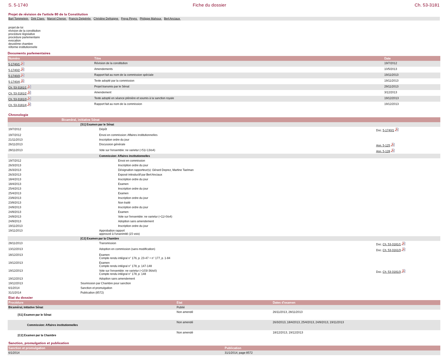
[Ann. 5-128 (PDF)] (393, 151)
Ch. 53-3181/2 (17, 93)
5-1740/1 (14, 64)
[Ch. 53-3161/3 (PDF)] (403, 250)
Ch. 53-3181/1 (17, 87)
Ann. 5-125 (383, 145)
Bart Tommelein (18, 18)
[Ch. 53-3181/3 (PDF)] (29, 99)
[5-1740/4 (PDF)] (22, 81)
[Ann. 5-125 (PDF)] (393, 145)
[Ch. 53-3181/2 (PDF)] (29, 93)
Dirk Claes (38, 18)
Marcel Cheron (57, 18)
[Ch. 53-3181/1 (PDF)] (29, 87)
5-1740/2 (14, 70)
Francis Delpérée (80, 18)
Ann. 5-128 (383, 151)
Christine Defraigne (106, 18)
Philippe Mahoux (151, 18)
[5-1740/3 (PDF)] (22, 76)
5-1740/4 (14, 81)
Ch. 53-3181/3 (17, 99)
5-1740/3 (14, 76)
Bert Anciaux (172, 18)
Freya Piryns (129, 18)
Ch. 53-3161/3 (392, 250)
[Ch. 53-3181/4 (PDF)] (29, 105)
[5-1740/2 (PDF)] (22, 70)
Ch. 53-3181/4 (17, 105)
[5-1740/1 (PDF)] (22, 64)
